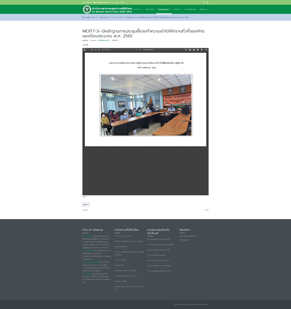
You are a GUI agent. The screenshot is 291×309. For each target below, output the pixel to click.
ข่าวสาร (177, 9)
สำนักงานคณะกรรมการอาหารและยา (129, 287)
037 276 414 (87, 2)
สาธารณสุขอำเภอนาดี (156, 255)
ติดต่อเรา (203, 9)
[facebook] (203, 2)
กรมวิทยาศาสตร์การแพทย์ (125, 270)
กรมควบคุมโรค (121, 246)
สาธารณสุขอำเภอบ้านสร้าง (158, 260)
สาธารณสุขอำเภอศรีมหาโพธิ (159, 271)
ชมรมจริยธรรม (190, 9)
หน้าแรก (137, 9)
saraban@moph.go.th (188, 236)
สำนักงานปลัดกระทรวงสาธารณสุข (129, 241)
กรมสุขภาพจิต (120, 281)
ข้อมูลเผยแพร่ (163, 9)
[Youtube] (207, 2)
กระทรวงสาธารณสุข (123, 236)
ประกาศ (93, 40)
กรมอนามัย (119, 265)
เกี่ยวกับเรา (150, 9)
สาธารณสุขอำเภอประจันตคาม (159, 265)
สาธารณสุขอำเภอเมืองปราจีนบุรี (160, 244)
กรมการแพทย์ (120, 260)
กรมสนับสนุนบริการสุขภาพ (126, 276)
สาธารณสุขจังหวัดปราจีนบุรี (158, 239)
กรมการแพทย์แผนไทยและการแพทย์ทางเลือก (129, 253)
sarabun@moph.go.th (102, 2)
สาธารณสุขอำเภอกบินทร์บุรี (158, 250)
